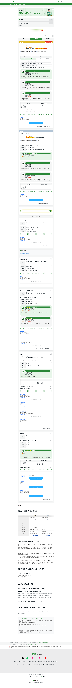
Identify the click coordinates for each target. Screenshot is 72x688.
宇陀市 (51, 593)
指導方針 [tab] (48, 469)
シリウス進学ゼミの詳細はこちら (44, 245)
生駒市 (42, 593)
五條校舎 (22, 237)
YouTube (48, 658)
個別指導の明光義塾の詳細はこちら (44, 203)
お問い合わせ (45, 664)
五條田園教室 (22, 394)
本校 (21, 276)
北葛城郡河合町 (43, 597)
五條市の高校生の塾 (36, 609)
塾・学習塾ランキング (16, 5)
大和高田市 (23, 593)
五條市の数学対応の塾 (44, 611)
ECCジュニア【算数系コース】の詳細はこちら (42, 348)
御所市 (40, 593)
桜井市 (37, 593)
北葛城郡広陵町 (37, 597)
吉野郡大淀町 (49, 597)
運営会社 (40, 664)
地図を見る (23, 120)
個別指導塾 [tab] (36, 38)
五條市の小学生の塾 (21, 609)
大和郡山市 (27, 593)
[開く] (50, 61)
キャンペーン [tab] (40, 114)
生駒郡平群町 (20, 595)
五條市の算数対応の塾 (21, 613)
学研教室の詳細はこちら (46, 499)
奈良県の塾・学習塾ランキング (24, 5)
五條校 (21, 117)
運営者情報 (55, 661)
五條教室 (22, 194)
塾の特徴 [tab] (24, 114)
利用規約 (16, 664)
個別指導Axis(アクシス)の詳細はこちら (43, 126)
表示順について (21, 35)
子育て (42, 658)
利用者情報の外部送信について (32, 664)
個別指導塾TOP (15, 644)
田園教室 (22, 331)
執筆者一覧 (45, 661)
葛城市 (48, 593)
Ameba (30, 676)
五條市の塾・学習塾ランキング (34, 5)
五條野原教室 (22, 340)
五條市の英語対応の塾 (36, 611)
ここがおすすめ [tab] (24, 233)
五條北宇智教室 (23, 419)
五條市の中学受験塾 (43, 609)
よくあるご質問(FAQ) (52, 664)
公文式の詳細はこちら (46, 428)
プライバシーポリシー (22, 664)
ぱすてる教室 (22, 490)
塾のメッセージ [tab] (48, 114)
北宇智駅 (27, 253)
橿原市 (34, 593)
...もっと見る (48, 77)
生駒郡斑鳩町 (30, 595)
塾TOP (11, 5)
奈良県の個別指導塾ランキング (22, 644)
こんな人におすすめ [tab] (32, 114)
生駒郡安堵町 (35, 595)
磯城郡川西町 (41, 595)
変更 (51, 19)
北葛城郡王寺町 (31, 597)
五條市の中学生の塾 (28, 609)
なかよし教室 (22, 472)
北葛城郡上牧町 (25, 597)
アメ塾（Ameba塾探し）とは (22, 661)
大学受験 (35, 658)
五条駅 (21, 253)
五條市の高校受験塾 (21, 611)
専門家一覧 (50, 661)
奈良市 (19, 593)
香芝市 (45, 593)
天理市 (31, 593)
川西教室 (22, 481)
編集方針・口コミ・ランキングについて (35, 661)
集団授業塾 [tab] (48, 38)
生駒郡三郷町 (25, 595)
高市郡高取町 (20, 597)
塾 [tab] (23, 38)
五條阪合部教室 (23, 411)
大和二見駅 (23, 253)
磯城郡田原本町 (46, 595)
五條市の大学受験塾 (28, 611)
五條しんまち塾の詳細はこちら (45, 284)
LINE (29, 658)
